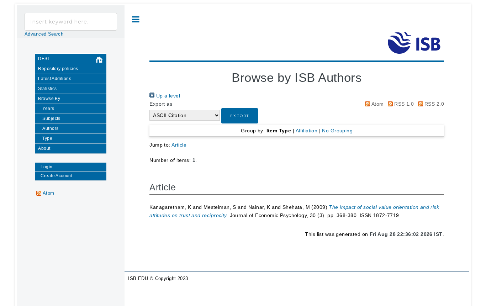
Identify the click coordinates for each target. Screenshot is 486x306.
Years (48, 108)
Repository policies (58, 68)
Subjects (51, 118)
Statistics (47, 88)
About (44, 148)
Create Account (56, 175)
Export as (160, 104)
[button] (239, 115)
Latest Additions (54, 78)
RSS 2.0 (433, 104)
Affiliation (307, 130)
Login (46, 166)
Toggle (136, 19)
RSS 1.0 (403, 104)
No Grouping (337, 130)
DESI (43, 58)
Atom (377, 104)
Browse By (49, 98)
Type (47, 138)
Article (178, 145)
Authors (50, 128)
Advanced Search (44, 34)
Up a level (167, 96)
